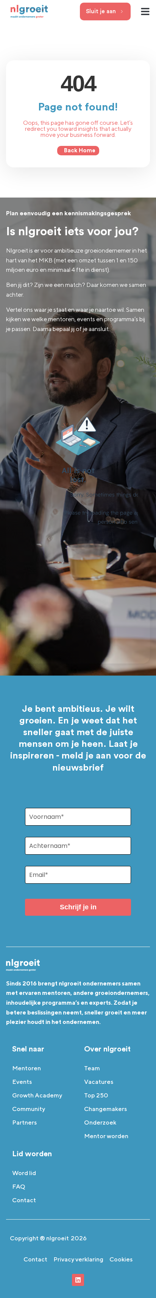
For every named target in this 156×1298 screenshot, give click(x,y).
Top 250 (96, 1095)
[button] (145, 11)
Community (28, 1109)
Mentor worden (106, 1136)
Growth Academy (37, 1095)
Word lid (24, 1173)
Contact (24, 1200)
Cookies (121, 1259)
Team (92, 1068)
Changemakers (105, 1109)
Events (22, 1081)
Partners (24, 1122)
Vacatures (98, 1081)
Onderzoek (100, 1122)
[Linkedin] (78, 1280)
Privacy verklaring (78, 1259)
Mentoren (26, 1068)
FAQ (18, 1186)
